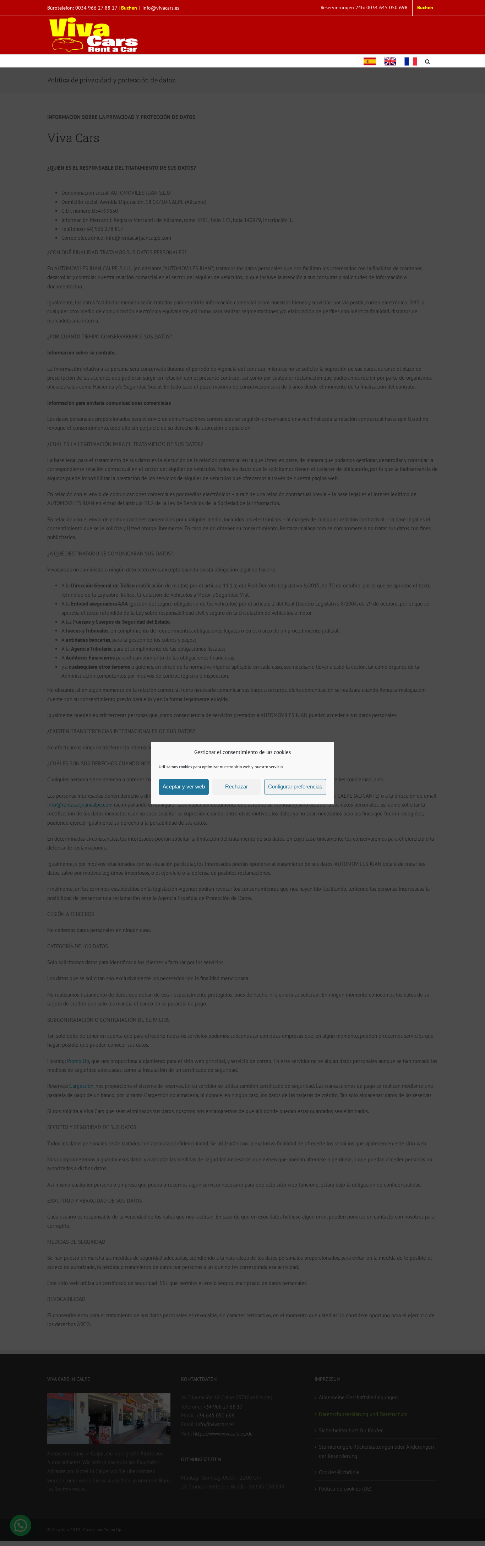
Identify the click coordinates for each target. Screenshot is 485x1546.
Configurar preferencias (295, 787)
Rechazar (236, 787)
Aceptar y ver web (184, 787)
